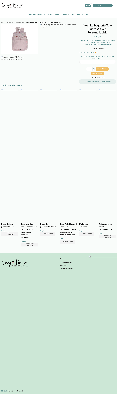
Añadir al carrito (102, 69)
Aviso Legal (63, 265)
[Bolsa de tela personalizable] (9, 153)
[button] (47, 234)
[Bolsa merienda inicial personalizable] (107, 153)
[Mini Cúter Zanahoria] (87, 153)
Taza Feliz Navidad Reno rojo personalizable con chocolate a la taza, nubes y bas (68, 229)
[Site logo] (12, 5)
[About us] (73, 256)
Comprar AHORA (97, 73)
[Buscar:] (103, 5)
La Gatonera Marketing (16, 391)
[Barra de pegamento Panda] (48, 153)
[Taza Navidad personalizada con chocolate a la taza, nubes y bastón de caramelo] (29, 153)
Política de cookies (66, 262)
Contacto (63, 259)
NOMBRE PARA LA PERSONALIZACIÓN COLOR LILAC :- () (97, 57)
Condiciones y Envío (66, 268)
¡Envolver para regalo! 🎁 (87, 53)
